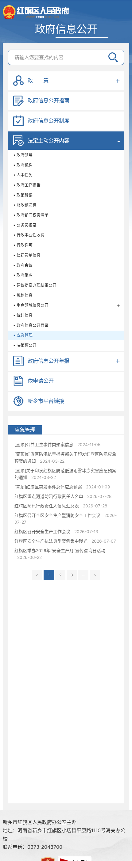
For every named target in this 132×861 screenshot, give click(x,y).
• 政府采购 (23, 275)
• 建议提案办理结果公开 (34, 285)
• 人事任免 (23, 175)
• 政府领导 (23, 155)
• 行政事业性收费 (29, 235)
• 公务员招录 (25, 225)
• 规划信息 (23, 295)
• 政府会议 (23, 265)
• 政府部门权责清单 (31, 215)
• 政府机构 (23, 165)
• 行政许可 (23, 245)
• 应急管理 (23, 335)
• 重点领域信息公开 (31, 305)
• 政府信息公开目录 (31, 325)
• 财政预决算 (25, 205)
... (83, 575)
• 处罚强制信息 (27, 255)
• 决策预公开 (25, 345)
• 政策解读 (23, 195)
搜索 (113, 57)
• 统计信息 (23, 315)
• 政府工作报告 (27, 185)
